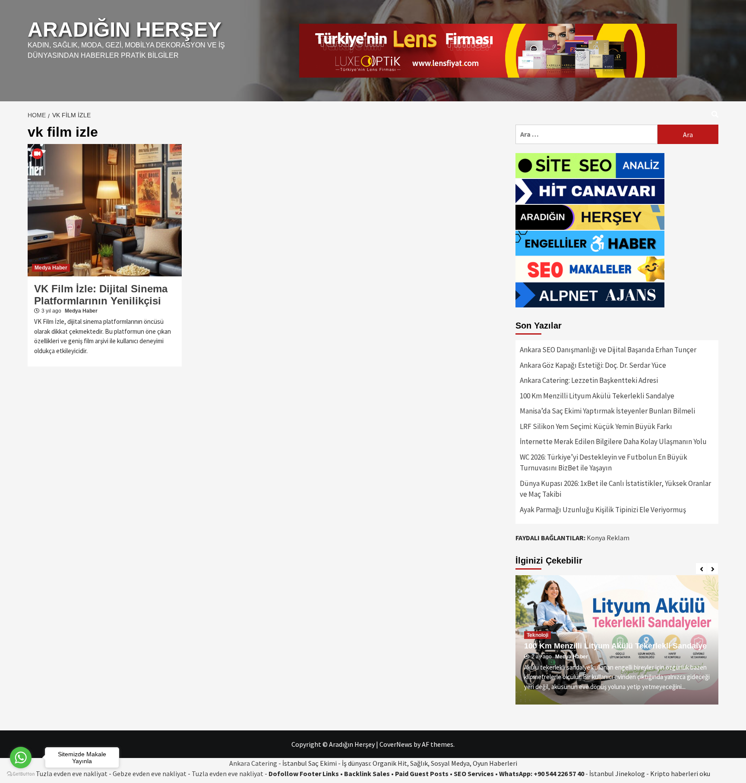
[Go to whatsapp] (21, 757)
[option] (616, 640)
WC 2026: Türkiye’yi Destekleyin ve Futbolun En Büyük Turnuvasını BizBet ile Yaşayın (603, 462)
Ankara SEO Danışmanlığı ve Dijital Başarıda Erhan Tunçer (608, 349)
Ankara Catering (253, 763)
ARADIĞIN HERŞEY (124, 29)
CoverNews (395, 744)
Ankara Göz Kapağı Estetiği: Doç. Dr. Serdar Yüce (593, 365)
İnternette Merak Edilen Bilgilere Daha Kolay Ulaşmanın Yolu (613, 441)
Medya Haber (51, 268)
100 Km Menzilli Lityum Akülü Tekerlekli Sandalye (597, 396)
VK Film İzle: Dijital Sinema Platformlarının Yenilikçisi (101, 295)
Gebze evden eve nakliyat (149, 773)
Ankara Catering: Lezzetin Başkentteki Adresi (589, 380)
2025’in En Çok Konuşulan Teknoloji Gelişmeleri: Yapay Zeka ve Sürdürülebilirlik (614, 641)
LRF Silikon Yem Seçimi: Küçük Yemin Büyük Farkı (596, 426)
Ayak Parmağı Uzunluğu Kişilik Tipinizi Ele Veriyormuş (603, 509)
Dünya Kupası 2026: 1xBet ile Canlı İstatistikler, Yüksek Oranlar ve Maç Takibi (615, 489)
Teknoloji (537, 626)
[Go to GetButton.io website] (21, 774)
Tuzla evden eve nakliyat (227, 773)
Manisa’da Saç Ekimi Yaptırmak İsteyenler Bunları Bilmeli (607, 411)
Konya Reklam (608, 537)
